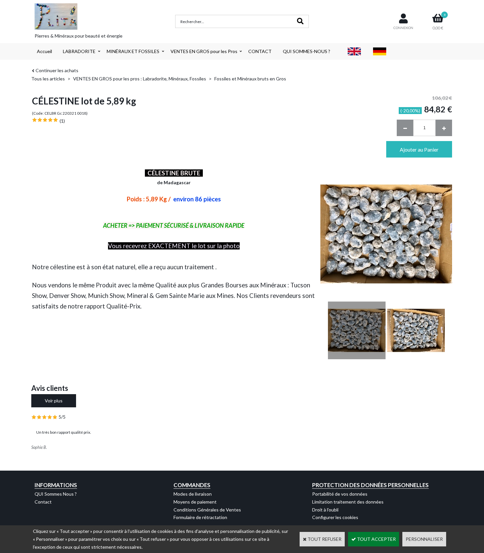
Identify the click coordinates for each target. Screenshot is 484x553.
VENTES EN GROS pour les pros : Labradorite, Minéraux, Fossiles (139, 78)
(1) (62, 121)
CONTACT (260, 51)
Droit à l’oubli (325, 509)
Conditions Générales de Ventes (207, 509)
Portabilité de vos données (339, 494)
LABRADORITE (79, 51)
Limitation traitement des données (348, 502)
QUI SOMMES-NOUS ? (306, 51)
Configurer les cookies (335, 517)
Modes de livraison (193, 494)
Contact (43, 502)
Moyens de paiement (195, 502)
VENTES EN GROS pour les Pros (204, 51)
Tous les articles (48, 78)
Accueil (44, 51)
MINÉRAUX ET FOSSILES (133, 51)
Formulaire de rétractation (200, 517)
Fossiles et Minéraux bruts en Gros (250, 78)
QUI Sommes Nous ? (56, 494)
